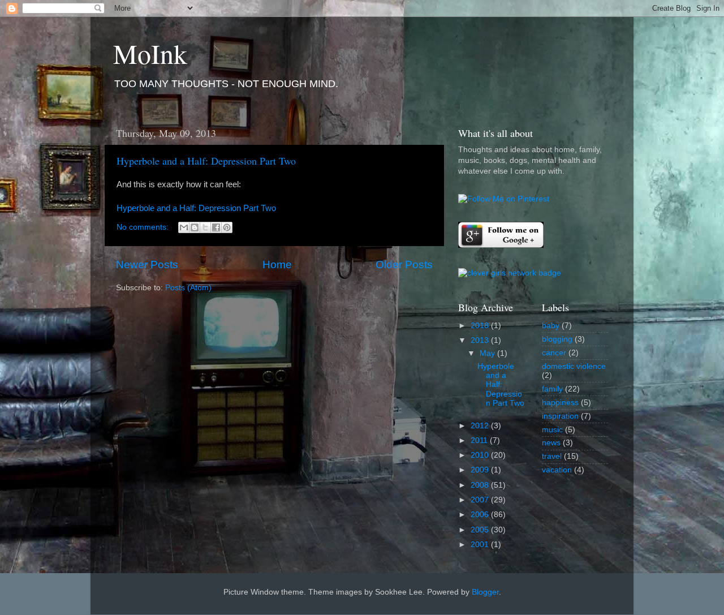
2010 (481, 455)
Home (277, 264)
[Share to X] (205, 227)
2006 (481, 514)
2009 (481, 470)
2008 (481, 485)
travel (552, 456)
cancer (554, 353)
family (552, 389)
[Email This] (183, 227)
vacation (557, 470)
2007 (481, 500)
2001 (481, 544)
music (552, 429)
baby (550, 325)
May (488, 353)
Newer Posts (147, 264)
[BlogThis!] (194, 227)
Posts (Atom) (188, 287)
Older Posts (404, 264)
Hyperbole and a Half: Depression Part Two (206, 160)
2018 (481, 325)
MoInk (150, 53)
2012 (481, 426)
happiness (560, 402)
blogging (557, 339)
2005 (481, 530)
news (551, 442)
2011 (480, 440)
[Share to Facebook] (216, 227)
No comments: (144, 227)
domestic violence (574, 366)
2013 (481, 340)
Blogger (485, 592)
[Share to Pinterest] (226, 227)
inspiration (560, 416)
